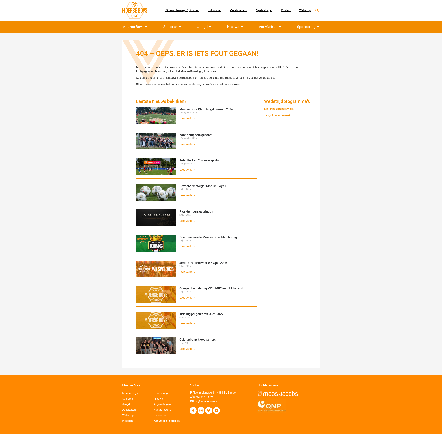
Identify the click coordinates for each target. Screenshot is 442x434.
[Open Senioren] (180, 26)
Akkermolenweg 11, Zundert (182, 10)
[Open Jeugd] (210, 26)
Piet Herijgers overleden (196, 211)
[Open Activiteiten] (280, 26)
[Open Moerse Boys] (146, 26)
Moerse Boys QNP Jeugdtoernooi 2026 (206, 109)
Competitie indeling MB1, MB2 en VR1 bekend (211, 288)
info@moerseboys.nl (205, 401)
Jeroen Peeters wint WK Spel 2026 (203, 263)
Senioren (127, 398)
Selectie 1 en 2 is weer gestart (200, 160)
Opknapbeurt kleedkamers (197, 339)
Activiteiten (129, 409)
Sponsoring (161, 393)
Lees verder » (187, 118)
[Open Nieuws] (242, 26)
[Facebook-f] (193, 410)
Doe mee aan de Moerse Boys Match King (208, 237)
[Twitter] (208, 410)
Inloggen (127, 420)
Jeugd (126, 404)
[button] (317, 10)
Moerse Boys (130, 393)
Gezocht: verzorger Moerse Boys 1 (203, 186)
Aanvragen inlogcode (167, 420)
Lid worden (214, 10)
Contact (286, 10)
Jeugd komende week (277, 115)
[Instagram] (201, 410)
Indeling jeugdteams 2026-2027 (201, 314)
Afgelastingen (264, 10)
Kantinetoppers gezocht (195, 135)
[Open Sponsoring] (318, 26)
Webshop (305, 10)
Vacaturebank (238, 10)
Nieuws (158, 398)
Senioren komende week (279, 108)
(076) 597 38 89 (203, 397)
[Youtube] (216, 410)
